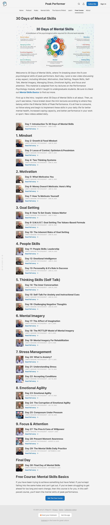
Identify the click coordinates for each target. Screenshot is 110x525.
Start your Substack (49, 515)
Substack (44, 520)
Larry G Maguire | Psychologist (36, 126)
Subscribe (92, 4)
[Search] (79, 4)
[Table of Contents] (2, 262)
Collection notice (70, 510)
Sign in (103, 4)
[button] (21, 10)
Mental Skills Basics (29, 92)
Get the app (65, 515)
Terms (61, 510)
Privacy (55, 510)
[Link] (13, 135)
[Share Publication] (83, 4)
